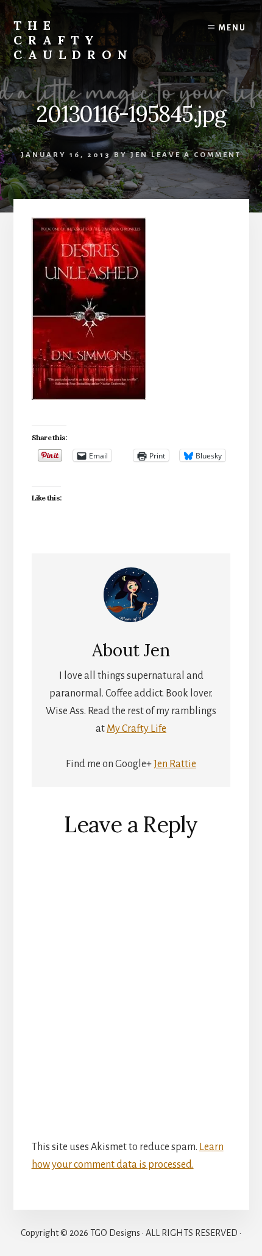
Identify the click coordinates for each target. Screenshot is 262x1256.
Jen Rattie (175, 764)
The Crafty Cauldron (73, 40)
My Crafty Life (136, 728)
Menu (232, 28)
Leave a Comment (196, 155)
